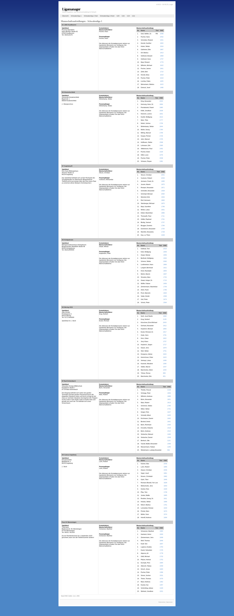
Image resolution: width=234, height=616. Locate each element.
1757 (161, 59)
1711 (163, 216)
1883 (163, 200)
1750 (161, 547)
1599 (165, 296)
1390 (164, 363)
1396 (161, 572)
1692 (169, 418)
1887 (161, 49)
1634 (165, 508)
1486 (161, 87)
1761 (163, 219)
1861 (165, 473)
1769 (161, 133)
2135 (164, 319)
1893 (164, 329)
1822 (164, 338)
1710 (161, 72)
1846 (165, 479)
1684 (161, 563)
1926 (163, 197)
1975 (163, 184)
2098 (161, 34)
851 (164, 376)
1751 (164, 351)
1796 (163, 206)
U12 (133, 16)
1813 (169, 402)
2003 (164, 322)
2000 (161, 101)
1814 (161, 117)
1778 (161, 553)
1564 (165, 302)
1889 (169, 396)
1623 (164, 357)
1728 (163, 232)
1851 (169, 399)
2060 (163, 194)
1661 (161, 68)
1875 (163, 203)
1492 (161, 148)
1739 (165, 492)
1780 (161, 130)
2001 (163, 175)
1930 (161, 534)
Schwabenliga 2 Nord (107, 16)
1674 (165, 299)
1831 (161, 114)
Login (171, 4)
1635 (169, 415)
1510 (169, 431)
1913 (161, 53)
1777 (161, 120)
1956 (165, 255)
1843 (165, 486)
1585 (161, 145)
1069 (169, 444)
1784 (163, 225)
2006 (165, 470)
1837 (165, 274)
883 (164, 373)
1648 (163, 235)
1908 (161, 537)
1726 (161, 136)
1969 (164, 316)
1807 (161, 544)
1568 (161, 142)
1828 (165, 483)
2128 (169, 390)
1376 (161, 155)
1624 (164, 354)
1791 (164, 335)
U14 (128, 16)
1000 (164, 370)
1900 (161, 43)
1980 (161, 107)
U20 (118, 16)
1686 (165, 502)
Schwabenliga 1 (76, 16)
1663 (165, 293)
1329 (161, 588)
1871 (163, 187)
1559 (161, 566)
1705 (161, 139)
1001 (161, 591)
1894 (161, 104)
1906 (169, 393)
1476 (161, 578)
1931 (161, 40)
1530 (169, 425)
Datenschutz (162, 602)
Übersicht (65, 16)
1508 (161, 158)
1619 (161, 75)
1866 (165, 264)
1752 (165, 277)
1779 (161, 62)
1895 (165, 467)
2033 (163, 178)
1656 (165, 283)
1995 (163, 181)
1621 (165, 268)
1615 (161, 84)
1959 (165, 252)
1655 (161, 81)
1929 (165, 489)
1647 (169, 412)
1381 (161, 161)
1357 (161, 585)
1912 (164, 326)
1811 (165, 498)
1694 (165, 517)
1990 (161, 531)
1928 (161, 111)
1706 (161, 123)
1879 (164, 348)
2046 (165, 464)
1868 (161, 56)
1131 (169, 440)
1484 (169, 434)
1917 (164, 332)
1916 (161, 46)
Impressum (169, 602)
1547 (164, 367)
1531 (161, 575)
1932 (165, 258)
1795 (169, 406)
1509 (169, 437)
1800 (165, 271)
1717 (164, 344)
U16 (123, 16)
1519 (169, 428)
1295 (169, 447)
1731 (169, 409)
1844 (161, 126)
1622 (161, 65)
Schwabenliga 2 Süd (91, 16)
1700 (163, 229)
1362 (161, 582)
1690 (161, 569)
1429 (161, 152)
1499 (164, 360)
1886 (163, 213)
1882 (165, 476)
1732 (161, 556)
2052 (161, 37)
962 (168, 450)
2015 (165, 249)
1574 (165, 514)
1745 (161, 550)
